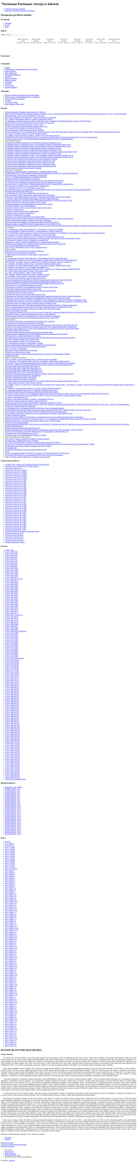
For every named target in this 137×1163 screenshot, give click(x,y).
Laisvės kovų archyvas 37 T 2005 (15, 528)
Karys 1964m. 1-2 (10, 968)
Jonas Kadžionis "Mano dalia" (14, 104)
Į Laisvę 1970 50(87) (11, 635)
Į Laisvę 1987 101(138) (12, 725)
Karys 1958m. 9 (10, 919)
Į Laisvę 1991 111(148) (12, 743)
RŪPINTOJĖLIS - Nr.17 (13, 818)
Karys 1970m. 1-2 (10, 1022)
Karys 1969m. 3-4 (10, 1015)
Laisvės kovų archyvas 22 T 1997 (15, 501)
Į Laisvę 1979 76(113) (12, 680)
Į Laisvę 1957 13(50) (11, 573)
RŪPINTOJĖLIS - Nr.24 (13, 830)
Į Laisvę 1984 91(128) (12, 707)
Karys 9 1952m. (10, 861)
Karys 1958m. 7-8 (10, 917)
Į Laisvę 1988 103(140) (12, 729)
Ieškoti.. (3, 35)
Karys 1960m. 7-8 (10, 937)
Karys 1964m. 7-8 (10, 973)
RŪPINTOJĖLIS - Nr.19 (13, 821)
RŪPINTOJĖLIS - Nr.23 (13, 828)
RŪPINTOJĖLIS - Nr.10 (13, 805)
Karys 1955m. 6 (10, 881)
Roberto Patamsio (10, 80)
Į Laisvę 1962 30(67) (11, 602)
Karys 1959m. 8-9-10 (11, 928)
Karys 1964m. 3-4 (10, 970)
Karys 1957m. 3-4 (10, 905)
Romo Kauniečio (10, 71)
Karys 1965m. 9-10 (11, 984)
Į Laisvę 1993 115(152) (12, 750)
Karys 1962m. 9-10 (11, 957)
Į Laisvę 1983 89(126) (12, 703)
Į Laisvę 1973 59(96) (11, 651)
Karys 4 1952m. (10, 852)
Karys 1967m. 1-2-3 (11, 995)
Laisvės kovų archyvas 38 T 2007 (15, 529)
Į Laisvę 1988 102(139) (12, 727)
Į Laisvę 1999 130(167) (12, 777)
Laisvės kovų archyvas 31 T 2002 (15, 517)
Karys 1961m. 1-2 (10, 941)
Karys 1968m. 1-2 (10, 1004)
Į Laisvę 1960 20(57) (11, 584)
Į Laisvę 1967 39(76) (11, 617)
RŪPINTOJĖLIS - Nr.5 (12, 796)
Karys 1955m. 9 (10, 887)
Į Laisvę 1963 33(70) (11, 608)
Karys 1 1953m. (10, 863)
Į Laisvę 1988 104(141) (12, 730)
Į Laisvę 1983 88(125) (12, 701)
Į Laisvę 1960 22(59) (11, 588)
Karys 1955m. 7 (10, 883)
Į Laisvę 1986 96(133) (12, 716)
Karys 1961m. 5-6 (10, 945)
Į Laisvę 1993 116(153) (12, 752)
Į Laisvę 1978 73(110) (12, 674)
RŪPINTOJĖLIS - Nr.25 (13, 832)
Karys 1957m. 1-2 (10, 903)
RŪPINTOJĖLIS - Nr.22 (13, 827)
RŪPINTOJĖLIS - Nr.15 (13, 814)
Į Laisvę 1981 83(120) (12, 692)
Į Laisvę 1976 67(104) (12, 664)
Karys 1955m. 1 (10, 872)
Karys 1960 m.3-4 (10, 934)
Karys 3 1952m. (10, 851)
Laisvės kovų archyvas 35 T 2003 (15, 524)
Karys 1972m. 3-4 (10, 1042)
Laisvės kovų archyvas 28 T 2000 (15, 511)
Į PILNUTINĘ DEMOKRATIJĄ (15, 779)
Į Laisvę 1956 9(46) (11, 566)
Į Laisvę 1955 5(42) (11, 559)
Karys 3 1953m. (10, 867)
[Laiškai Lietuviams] (7, 1146)
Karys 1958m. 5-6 (10, 916)
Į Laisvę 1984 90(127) (12, 705)
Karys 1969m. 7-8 (10, 1019)
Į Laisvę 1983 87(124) (12, 700)
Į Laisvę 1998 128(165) (12, 774)
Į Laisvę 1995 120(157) (12, 759)
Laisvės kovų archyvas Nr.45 (14, 540)
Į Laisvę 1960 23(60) (11, 590)
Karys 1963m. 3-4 (10, 961)
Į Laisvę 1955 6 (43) (11, 561)
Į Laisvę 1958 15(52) (11, 577)
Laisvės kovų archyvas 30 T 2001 (15, 515)
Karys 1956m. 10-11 (11, 901)
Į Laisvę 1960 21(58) (11, 586)
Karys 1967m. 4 (10, 997)
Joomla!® (12, 1160)
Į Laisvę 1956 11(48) (11, 570)
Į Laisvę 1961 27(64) (11, 597)
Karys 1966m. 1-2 (10, 986)
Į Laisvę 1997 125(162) (12, 768)
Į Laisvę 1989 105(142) (12, 732)
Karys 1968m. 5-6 (10, 1008)
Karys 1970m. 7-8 (10, 1028)
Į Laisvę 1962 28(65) (11, 599)
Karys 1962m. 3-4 (10, 952)
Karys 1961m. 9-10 (11, 948)
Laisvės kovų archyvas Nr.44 (14, 538)
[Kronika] (13, 1144)
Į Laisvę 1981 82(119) (12, 691)
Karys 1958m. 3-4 (10, 914)
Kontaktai (8, 84)
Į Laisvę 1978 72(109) (12, 673)
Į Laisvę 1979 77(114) (12, 682)
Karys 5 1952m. (10, 854)
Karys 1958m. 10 (10, 921)
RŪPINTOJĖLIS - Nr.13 (13, 810)
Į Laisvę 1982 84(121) (12, 694)
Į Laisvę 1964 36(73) (11, 613)
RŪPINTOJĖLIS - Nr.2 (12, 791)
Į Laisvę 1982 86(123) (12, 698)
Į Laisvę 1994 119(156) (12, 757)
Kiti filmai (8, 100)
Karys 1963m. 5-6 (10, 963)
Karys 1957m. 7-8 (10, 908)
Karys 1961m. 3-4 (10, 943)
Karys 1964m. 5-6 (10, 972)
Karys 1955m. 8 (10, 885)
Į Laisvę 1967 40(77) (11, 618)
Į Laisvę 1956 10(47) (11, 568)
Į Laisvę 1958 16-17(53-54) (13, 579)
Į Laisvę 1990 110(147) (12, 741)
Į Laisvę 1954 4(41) (11, 557)
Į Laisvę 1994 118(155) (12, 756)
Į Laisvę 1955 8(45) (11, 564)
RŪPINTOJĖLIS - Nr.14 (13, 812)
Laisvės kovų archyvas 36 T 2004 (15, 526)
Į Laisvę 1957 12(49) (11, 571)
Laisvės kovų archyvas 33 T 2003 (15, 520)
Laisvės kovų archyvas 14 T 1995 (15, 486)
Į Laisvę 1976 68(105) (12, 665)
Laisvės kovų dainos (11, 102)
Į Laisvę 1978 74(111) (12, 676)
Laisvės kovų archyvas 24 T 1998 (15, 504)
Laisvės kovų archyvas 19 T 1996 (15, 495)
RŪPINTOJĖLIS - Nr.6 (12, 798)
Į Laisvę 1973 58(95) (11, 649)
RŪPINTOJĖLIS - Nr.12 (13, 809)
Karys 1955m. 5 (10, 880)
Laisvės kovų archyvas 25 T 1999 (15, 506)
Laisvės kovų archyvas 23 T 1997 (15, 502)
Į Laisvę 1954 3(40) (11, 555)
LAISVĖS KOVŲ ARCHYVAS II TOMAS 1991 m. (22, 466)
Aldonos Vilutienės (11, 78)
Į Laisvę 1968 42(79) (11, 622)
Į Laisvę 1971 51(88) (11, 636)
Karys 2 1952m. (10, 849)
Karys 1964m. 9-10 (11, 975)
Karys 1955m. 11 (10, 890)
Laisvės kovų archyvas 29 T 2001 (15, 513)
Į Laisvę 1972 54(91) (11, 642)
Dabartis (7, 67)
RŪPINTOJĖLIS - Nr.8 (12, 801)
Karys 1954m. (9, 870)
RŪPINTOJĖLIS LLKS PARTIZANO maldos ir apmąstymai (24, 251)
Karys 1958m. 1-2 (10, 912)
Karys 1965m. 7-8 (10, 982)
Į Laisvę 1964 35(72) (11, 611)
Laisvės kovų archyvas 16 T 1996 (15, 490)
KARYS (7, 842)
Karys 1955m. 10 (10, 889)
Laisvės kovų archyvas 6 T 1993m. (16, 472)
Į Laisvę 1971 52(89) (11, 638)
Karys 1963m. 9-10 (11, 966)
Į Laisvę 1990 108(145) (12, 738)
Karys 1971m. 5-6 (10, 1035)
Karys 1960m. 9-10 (11, 939)
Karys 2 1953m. (10, 865)
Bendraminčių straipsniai (12, 75)
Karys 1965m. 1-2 (10, 977)
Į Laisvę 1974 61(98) (11, 655)
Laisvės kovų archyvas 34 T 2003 (15, 522)
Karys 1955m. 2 (10, 874)
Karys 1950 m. (9, 843)
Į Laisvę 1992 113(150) (12, 747)
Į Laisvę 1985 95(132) (12, 714)
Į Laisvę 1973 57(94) (11, 647)
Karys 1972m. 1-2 (10, 1040)
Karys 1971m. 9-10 (11, 1038)
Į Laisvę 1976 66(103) (12, 662)
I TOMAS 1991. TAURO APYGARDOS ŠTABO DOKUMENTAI (27, 464)
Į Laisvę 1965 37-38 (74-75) (14, 615)
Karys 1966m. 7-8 (10, 991)
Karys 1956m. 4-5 (10, 896)
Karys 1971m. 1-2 (10, 1031)
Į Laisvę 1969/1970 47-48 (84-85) (15, 631)
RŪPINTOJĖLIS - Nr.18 (13, 819)
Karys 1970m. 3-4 (10, 1024)
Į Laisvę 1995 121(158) (12, 761)
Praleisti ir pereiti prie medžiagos (15, 9)
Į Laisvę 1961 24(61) (11, 591)
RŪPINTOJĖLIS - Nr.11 (13, 807)
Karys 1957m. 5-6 (10, 907)
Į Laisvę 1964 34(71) (11, 609)
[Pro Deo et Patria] (7, 1143)
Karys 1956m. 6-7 (10, 898)
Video (7, 27)
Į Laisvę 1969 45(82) (11, 627)
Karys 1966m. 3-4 (10, 988)
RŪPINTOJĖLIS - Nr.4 (12, 794)
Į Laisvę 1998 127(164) (12, 772)
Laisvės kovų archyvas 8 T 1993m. (16, 475)
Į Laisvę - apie (9, 550)
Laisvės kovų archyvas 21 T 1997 (15, 499)
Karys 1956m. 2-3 (10, 894)
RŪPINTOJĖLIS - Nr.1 (12, 789)
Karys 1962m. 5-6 (10, 954)
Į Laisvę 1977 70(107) (12, 669)
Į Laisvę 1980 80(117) (12, 687)
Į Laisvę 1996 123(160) (12, 765)
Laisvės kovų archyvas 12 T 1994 (15, 482)
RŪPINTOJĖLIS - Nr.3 (12, 792)
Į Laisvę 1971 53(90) (11, 640)
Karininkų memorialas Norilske (15, 542)
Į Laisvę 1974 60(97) (11, 653)
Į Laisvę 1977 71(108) (12, 671)
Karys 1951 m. (9, 845)
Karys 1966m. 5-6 (10, 990)
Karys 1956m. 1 (10, 892)
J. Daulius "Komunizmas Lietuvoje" (16, 397)
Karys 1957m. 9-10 (11, 910)
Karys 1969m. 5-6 (10, 1017)
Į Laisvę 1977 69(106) (12, 667)
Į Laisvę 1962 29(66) (11, 600)
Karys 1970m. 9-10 (11, 1029)
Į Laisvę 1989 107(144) (12, 736)
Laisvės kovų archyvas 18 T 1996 (15, 493)
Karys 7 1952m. (10, 858)
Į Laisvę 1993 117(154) (12, 754)
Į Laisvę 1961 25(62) (11, 593)
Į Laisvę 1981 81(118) (12, 689)
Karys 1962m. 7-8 (10, 955)
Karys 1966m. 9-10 (11, 993)
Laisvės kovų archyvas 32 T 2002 (15, 519)
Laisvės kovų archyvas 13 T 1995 (15, 484)
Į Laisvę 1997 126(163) (12, 770)
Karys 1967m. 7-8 (10, 1001)
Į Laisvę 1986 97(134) (12, 718)
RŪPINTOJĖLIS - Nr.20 (13, 823)
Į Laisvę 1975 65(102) (12, 660)
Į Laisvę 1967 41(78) (11, 620)
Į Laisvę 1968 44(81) (11, 626)
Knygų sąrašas (9, 85)
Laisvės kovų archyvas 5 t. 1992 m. (16, 470)
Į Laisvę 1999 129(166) (12, 776)
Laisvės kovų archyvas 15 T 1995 (15, 488)
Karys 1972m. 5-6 (10, 1044)
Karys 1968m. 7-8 (10, 1010)
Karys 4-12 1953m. (11, 869)
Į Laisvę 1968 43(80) (11, 624)
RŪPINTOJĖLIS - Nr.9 (12, 803)
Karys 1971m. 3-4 (10, 1033)
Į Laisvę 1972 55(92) (11, 644)
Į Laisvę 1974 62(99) (11, 656)
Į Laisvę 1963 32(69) (11, 606)
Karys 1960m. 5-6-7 (11, 935)
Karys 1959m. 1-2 (10, 923)
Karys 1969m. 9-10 (11, 1020)
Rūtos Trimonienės (11, 73)
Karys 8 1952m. (10, 860)
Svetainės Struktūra (11, 87)
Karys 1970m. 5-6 (10, 1026)
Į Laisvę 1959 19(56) (11, 582)
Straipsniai (8, 23)
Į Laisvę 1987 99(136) (12, 721)
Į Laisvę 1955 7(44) (11, 562)
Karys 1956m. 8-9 (10, 899)
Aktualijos (8, 76)
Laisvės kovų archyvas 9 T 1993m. (16, 477)
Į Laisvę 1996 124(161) (12, 766)
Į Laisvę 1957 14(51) (11, 575)
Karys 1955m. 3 (10, 876)
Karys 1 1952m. (10, 847)
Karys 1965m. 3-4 (10, 979)
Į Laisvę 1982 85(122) (12, 696)
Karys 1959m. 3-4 (10, 925)
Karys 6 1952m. (10, 856)
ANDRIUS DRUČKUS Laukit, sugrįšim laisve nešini (22, 531)
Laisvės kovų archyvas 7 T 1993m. (16, 473)
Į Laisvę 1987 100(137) (12, 723)
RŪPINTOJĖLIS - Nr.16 (13, 816)
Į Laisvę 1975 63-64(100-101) (14, 658)
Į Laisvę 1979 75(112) (12, 678)
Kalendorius (9, 82)
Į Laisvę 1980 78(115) (12, 683)
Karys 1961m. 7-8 (10, 946)
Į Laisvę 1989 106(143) (12, 734)
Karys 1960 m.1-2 (10, 932)
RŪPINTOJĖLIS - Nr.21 (13, 825)
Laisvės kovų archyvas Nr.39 (14, 533)
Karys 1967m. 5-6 (10, 999)
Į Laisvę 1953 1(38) (11, 552)
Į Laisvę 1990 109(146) (12, 739)
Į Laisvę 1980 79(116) (12, 685)
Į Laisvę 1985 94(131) (12, 712)
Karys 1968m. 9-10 (11, 1011)
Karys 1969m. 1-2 (10, 1013)
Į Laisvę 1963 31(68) (11, 604)
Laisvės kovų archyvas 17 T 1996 (15, 492)
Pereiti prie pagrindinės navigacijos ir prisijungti (20, 11)
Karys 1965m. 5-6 (10, 981)
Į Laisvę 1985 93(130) (12, 711)
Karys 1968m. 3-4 (10, 1006)
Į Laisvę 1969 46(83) (11, 629)
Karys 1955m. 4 (10, 878)
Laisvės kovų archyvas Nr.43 (14, 537)
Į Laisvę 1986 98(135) (12, 720)
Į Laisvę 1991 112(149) (12, 745)
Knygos (7, 25)
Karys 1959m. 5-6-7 (11, 926)
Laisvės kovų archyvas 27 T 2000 (15, 510)
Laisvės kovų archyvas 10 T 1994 (15, 479)
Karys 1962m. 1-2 (10, 950)
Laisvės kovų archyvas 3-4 (13, 468)
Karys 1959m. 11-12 (11, 930)
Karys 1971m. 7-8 (10, 1037)
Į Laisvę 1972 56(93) (11, 646)
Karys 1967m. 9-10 (11, 1002)
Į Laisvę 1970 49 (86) (12, 633)
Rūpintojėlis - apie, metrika (13, 787)
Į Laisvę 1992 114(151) (12, 748)
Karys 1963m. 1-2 (10, 959)
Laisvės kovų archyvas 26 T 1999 (15, 508)
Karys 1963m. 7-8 (10, 964)
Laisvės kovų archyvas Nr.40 (14, 535)
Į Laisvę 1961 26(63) (11, 595)
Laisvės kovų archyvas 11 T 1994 (15, 481)
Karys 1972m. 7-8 (10, 1046)
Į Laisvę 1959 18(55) (11, 581)
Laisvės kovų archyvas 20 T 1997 (15, 497)
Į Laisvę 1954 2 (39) (11, 553)
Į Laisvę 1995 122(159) (12, 763)
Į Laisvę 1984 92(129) (12, 709)
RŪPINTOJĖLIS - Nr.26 (13, 834)
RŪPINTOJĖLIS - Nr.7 (12, 800)
